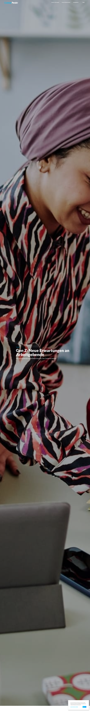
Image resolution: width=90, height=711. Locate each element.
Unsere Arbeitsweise (66, 2)
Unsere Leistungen (55, 2)
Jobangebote (75, 2)
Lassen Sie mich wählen (74, 706)
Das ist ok (84, 706)
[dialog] (78, 705)
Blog (83, 2)
